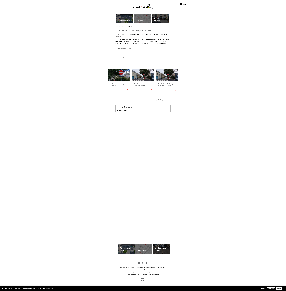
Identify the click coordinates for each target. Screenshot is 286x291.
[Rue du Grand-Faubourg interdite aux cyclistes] (167, 75)
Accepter (279, 288)
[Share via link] (127, 57)
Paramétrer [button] (262, 288)
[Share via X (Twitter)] (120, 57)
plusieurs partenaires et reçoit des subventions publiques (147, 274)
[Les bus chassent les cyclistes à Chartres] (119, 75)
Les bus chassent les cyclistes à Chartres (119, 84)
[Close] (284, 288)
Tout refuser (271, 288)
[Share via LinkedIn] (123, 57)
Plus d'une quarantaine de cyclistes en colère (141, 84)
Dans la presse (119, 52)
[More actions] (170, 27)
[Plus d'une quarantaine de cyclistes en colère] (143, 75)
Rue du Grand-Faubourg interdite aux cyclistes (165, 84)
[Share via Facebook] (116, 57)
